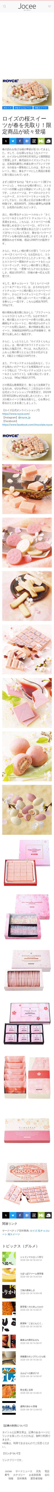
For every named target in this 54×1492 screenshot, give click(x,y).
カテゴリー (19, 1474)
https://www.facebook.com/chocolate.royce (27, 424)
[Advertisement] (27, 42)
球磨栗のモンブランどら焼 (32, 1356)
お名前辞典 (35, 1474)
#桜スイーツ (41, 107)
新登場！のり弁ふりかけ (31, 1306)
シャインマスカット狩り (31, 1257)
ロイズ (33, 1230)
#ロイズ (7, 107)
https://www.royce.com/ (16, 413)
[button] (4, 6)
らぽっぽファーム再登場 (31, 1273)
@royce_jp (24, 417)
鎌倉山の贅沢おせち (29, 1340)
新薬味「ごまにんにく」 (31, 1323)
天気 (38, 1471)
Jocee (8, 1471)
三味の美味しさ (27, 1290)
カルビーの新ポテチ (29, 1373)
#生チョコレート (23, 107)
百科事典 (22, 1478)
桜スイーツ (14, 1234)
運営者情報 (36, 1478)
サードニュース (23, 1471)
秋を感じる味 (26, 1389)
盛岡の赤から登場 (28, 1406)
